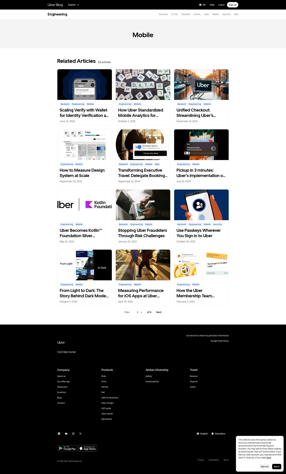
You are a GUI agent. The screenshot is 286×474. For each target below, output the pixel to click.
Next (158, 312)
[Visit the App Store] (87, 448)
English (204, 433)
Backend (186, 14)
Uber (61, 342)
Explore (72, 5)
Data (206, 14)
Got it (276, 466)
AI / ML (174, 14)
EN (204, 5)
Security (226, 14)
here (268, 457)
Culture (197, 14)
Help (212, 5)
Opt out (265, 466)
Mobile (215, 14)
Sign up (233, 5)
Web (236, 14)
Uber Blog (55, 5)
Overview (163, 14)
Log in (222, 5)
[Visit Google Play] (67, 448)
